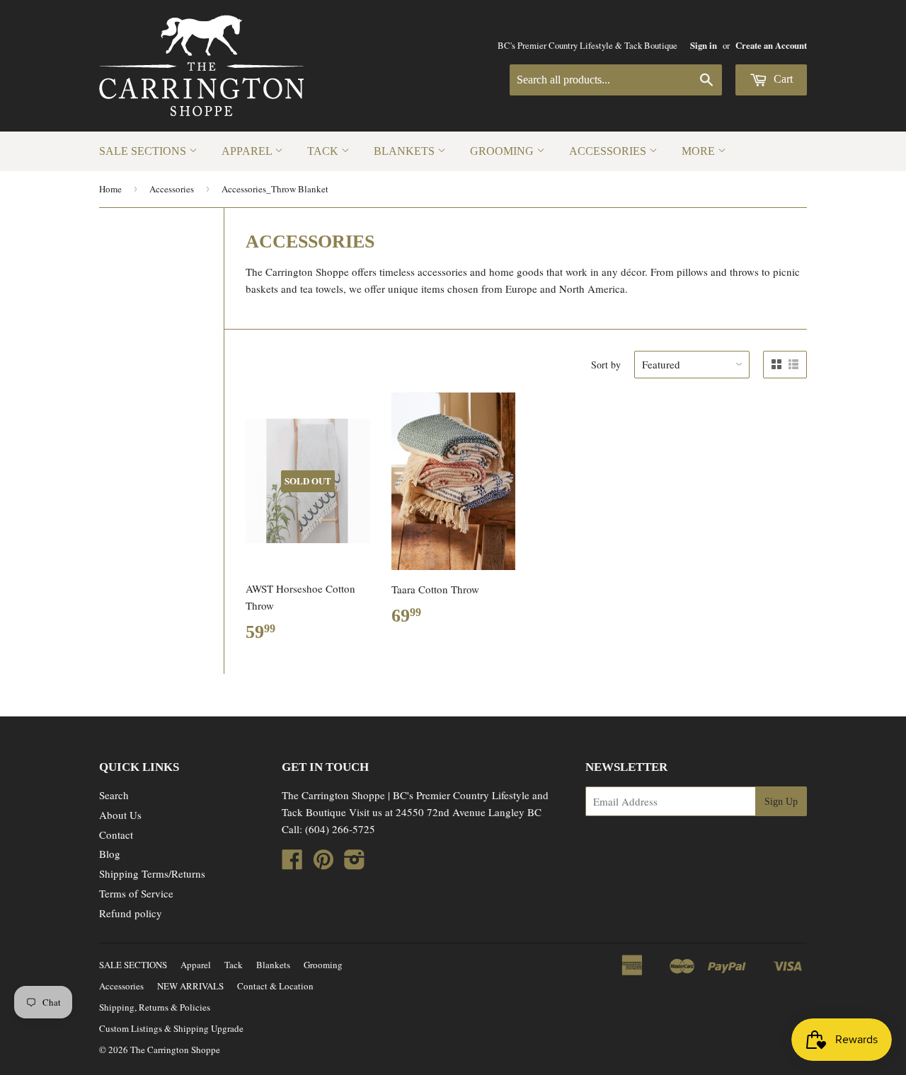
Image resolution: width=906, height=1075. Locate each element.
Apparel (248, 151)
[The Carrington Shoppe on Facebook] (292, 863)
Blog (109, 854)
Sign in (703, 45)
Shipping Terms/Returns (152, 873)
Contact (116, 834)
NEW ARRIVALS (190, 986)
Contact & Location (275, 986)
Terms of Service (136, 893)
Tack (324, 151)
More (700, 151)
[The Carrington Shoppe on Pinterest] (323, 863)
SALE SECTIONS (144, 151)
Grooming (503, 151)
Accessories (609, 151)
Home (110, 188)
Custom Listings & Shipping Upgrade (171, 1028)
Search (114, 795)
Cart (782, 79)
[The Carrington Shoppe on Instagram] (354, 863)
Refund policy (130, 913)
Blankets (405, 151)
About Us (120, 815)
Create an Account (771, 45)
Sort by (606, 364)
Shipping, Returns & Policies (154, 1007)
